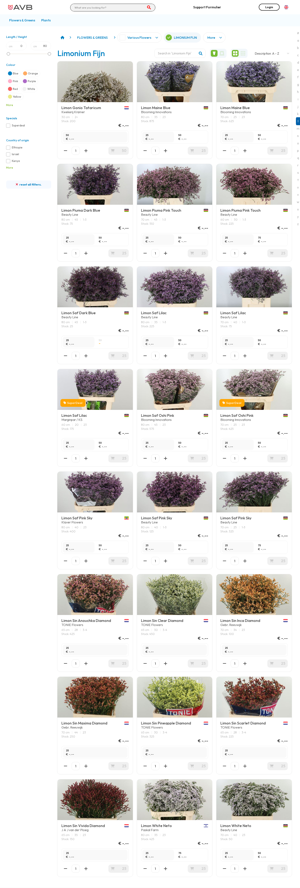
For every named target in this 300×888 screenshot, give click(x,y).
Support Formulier (207, 7)
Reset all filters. (30, 184)
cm (10, 46)
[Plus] (86, 766)
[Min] (65, 766)
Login (269, 7)
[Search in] (149, 7)
